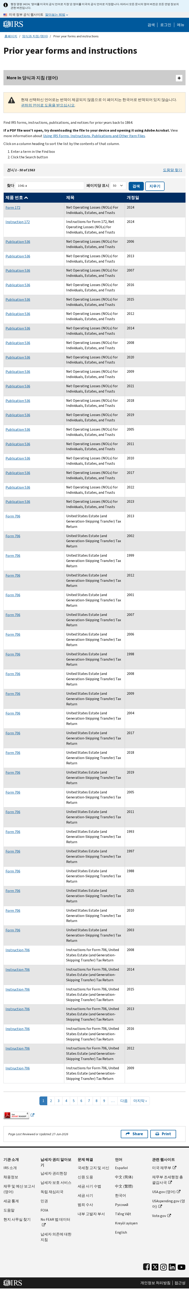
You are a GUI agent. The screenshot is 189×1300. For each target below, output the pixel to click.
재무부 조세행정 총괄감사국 (167, 1180)
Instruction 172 (18, 221)
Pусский (121, 1204)
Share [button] (138, 1134)
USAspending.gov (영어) (168, 1204)
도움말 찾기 (172, 170)
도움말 (9, 1210)
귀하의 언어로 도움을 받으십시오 (48, 105)
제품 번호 (15, 197)
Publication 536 (18, 241)
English (121, 1232)
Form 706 (13, 516)
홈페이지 (10, 36)
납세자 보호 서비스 (56, 1182)
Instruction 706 (18, 950)
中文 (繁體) (124, 1186)
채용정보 (10, 1177)
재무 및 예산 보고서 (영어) (19, 1189)
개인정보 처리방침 (155, 1283)
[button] (165, 25)
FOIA (44, 1210)
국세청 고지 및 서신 (93, 1167)
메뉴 (180, 25)
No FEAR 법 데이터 (55, 1219)
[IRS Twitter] (155, 1266)
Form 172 (13, 207)
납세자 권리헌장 (54, 1173)
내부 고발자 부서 (91, 1213)
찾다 (10, 185)
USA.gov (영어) (163, 1191)
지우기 (154, 186)
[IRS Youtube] (181, 1266)
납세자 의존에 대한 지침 (56, 1237)
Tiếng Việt (123, 1213)
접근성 (180, 1283)
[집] (13, 23)
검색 (151, 25)
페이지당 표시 (97, 185)
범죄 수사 (85, 1204)
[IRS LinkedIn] (172, 1266)
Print (166, 1134)
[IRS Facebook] (146, 1266)
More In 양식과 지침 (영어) (32, 78)
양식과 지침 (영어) (35, 36)
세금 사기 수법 (89, 1186)
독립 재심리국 (52, 1191)
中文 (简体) (124, 1177)
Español (121, 1167)
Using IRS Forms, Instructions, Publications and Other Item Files (94, 135)
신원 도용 (85, 1177)
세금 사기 (85, 1195)
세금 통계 (11, 1201)
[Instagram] (163, 1266)
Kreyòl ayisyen (126, 1223)
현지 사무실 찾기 (17, 1219)
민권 (44, 1201)
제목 (70, 197)
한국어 (120, 1195)
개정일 (133, 197)
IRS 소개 (10, 1167)
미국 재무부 (161, 1167)
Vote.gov (159, 1215)
